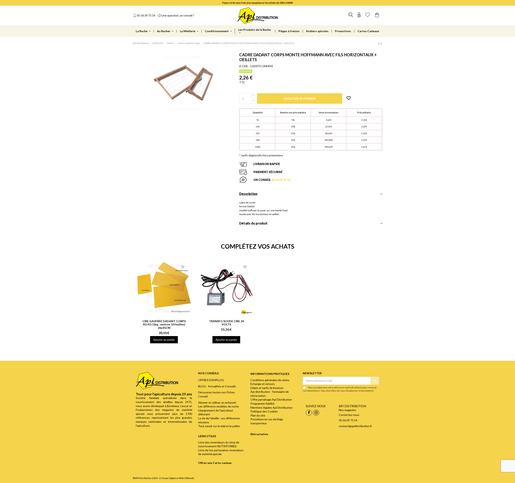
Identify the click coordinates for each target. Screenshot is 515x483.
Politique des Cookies (264, 411)
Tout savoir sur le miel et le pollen (219, 426)
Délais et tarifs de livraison (266, 388)
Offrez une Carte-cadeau (215, 463)
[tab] (310, 195)
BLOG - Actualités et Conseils (217, 386)
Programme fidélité (262, 403)
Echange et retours (262, 384)
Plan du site (257, 415)
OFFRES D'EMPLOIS (211, 380)
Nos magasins (347, 410)
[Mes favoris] (367, 15)
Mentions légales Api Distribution (271, 407)
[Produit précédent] (379, 43)
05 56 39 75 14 (146, 15)
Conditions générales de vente (269, 380)
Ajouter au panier (164, 339)
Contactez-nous (349, 414)
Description (248, 194)
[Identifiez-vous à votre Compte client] (359, 15)
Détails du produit (253, 223)
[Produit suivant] (381, 43)
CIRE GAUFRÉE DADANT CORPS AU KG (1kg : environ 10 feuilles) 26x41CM (164, 324)
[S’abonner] (374, 381)
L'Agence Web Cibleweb (181, 478)
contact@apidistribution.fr (355, 426)
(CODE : (244, 66)
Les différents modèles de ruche (218, 406)
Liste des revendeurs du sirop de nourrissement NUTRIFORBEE (218, 444)
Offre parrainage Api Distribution (271, 399)
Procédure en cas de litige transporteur (266, 421)
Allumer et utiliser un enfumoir (217, 402)
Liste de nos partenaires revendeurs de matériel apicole (221, 452)
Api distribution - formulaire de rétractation (269, 393)
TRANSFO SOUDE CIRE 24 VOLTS (226, 322)
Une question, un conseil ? (177, 15)
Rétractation (259, 434)
